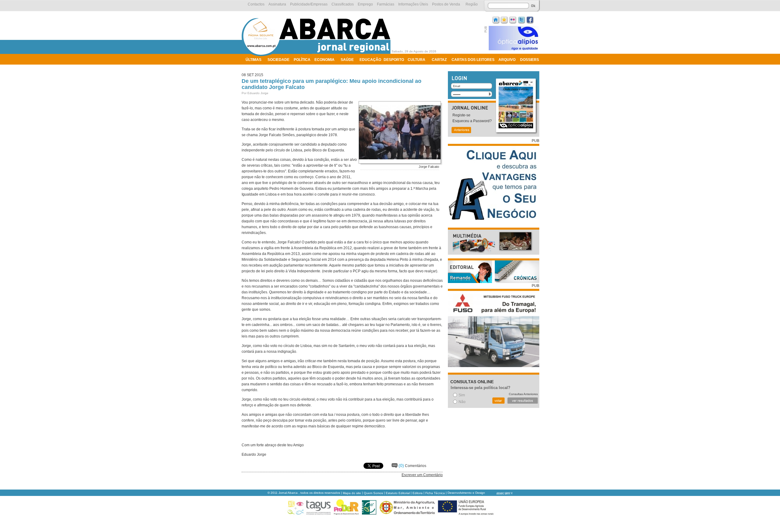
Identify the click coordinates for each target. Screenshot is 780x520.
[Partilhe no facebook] (530, 19)
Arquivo (507, 60)
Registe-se (461, 115)
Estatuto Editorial (398, 493)
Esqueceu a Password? (472, 121)
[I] (496, 19)
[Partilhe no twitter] (521, 19)
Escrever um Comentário (422, 475)
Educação (370, 60)
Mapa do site (352, 493)
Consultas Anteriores (523, 394)
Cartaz (439, 60)
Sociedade (278, 60)
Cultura (416, 60)
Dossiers (529, 60)
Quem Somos (373, 493)
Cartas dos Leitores (473, 60)
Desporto (394, 60)
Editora (418, 493)
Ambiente (255, 67)
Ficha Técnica (435, 493)
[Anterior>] (461, 130)
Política (302, 60)
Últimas (253, 60)
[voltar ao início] (318, 55)
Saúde (347, 60)
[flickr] (513, 19)
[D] (504, 19)
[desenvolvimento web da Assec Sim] (499, 493)
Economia (324, 60)
